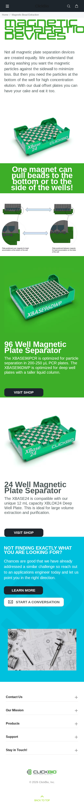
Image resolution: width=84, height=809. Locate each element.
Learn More (23, 590)
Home (5, 14)
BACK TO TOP (42, 800)
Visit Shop (24, 392)
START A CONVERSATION (37, 602)
